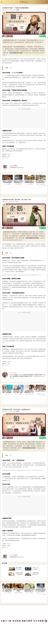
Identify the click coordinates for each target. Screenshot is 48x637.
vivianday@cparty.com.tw (38, 376)
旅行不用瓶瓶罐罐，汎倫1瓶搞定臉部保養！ (41, 181)
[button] (1, 2)
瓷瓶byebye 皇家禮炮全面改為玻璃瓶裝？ (7, 181)
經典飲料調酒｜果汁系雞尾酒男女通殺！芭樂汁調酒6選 (29, 590)
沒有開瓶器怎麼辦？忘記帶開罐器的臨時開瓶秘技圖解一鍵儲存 (29, 181)
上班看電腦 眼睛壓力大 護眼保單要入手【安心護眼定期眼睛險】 (29, 391)
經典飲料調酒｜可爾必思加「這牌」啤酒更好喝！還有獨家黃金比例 (19, 391)
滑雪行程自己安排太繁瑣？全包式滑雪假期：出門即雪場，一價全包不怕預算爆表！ (41, 590)
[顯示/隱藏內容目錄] (10, 68)
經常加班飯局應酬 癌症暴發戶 (18, 590)
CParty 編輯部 (16, 9)
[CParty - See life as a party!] (24, 2)
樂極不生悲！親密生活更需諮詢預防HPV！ (19, 181)
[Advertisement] (24, 118)
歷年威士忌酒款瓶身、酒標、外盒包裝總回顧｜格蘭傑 (7, 391)
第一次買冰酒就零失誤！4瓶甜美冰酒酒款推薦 (7, 590)
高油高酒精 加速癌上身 (40, 391)
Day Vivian (15, 201)
